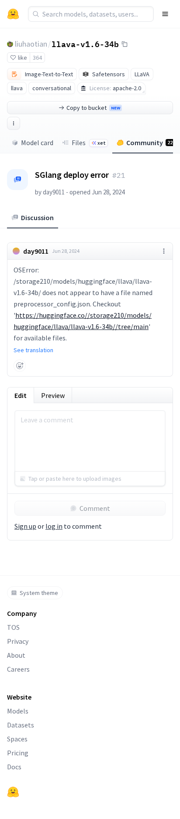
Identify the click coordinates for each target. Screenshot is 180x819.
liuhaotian (31, 44)
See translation (33, 350)
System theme (39, 593)
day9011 (54, 192)
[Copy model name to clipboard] (124, 44)
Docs (14, 766)
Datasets (20, 724)
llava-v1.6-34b (85, 43)
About (16, 655)
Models (17, 711)
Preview (53, 395)
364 (37, 57)
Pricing (17, 752)
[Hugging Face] (13, 792)
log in (53, 526)
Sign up (25, 526)
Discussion (37, 217)
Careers (18, 669)
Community (149, 142)
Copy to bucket (93, 108)
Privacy (17, 641)
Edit (20, 395)
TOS (13, 627)
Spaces (17, 738)
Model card (37, 142)
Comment (95, 508)
